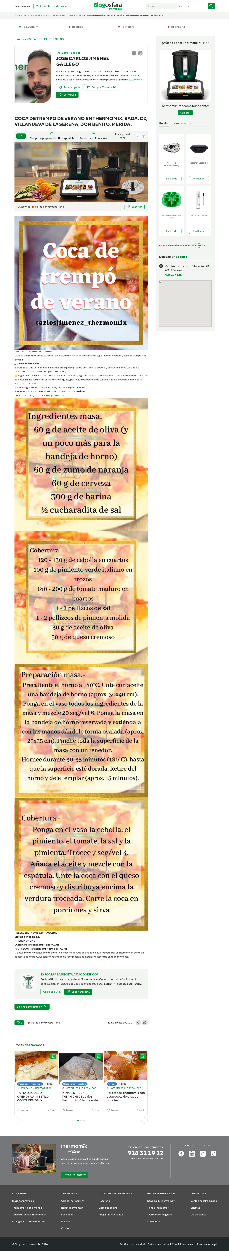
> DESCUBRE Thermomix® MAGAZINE (35, 932)
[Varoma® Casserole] (199, 147)
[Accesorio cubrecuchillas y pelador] (171, 147)
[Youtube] (192, 1153)
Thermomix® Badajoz (32, 15)
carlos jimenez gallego (54, 15)
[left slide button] (17, 1120)
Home (17, 15)
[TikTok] (213, 1153)
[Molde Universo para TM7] (171, 199)
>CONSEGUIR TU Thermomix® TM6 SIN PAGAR (40, 948)
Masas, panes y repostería (30, 1084)
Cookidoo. (80, 391)
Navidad (112, 1084)
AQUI (39, 956)
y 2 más (48, 1084)
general (71, 15)
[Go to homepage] (108, 6)
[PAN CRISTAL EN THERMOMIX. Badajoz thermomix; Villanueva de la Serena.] (81, 1069)
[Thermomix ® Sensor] (199, 199)
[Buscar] (211, 6)
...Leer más (136, 79)
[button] (161, 6)
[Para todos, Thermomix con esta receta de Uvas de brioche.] (126, 1069)
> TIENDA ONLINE (24, 940)
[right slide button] (144, 1120)
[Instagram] (202, 1153)
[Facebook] (181, 1153)
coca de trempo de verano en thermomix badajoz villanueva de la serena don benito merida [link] (120, 15)
